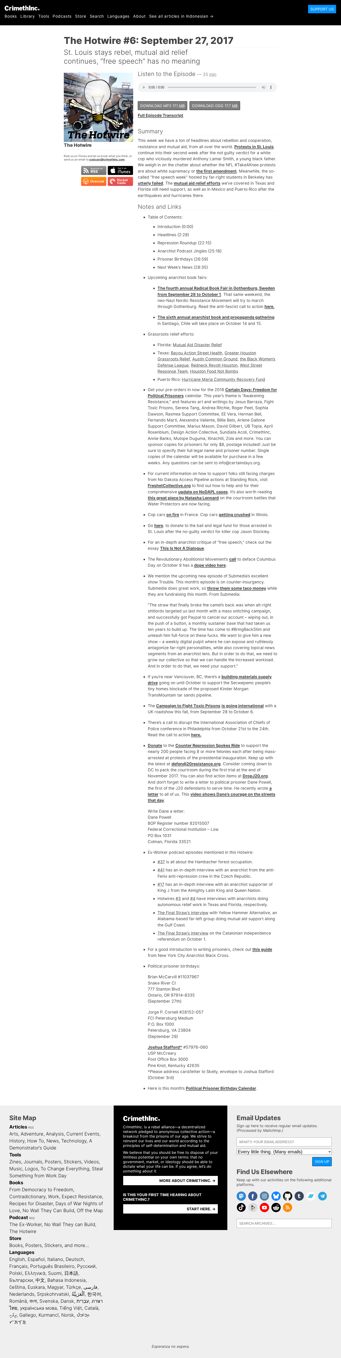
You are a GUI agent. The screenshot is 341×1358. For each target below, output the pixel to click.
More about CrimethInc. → (187, 1180)
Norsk (67, 1315)
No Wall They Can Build (48, 1210)
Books (11, 16)
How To (35, 1141)
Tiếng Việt (70, 1308)
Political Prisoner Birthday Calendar (221, 1088)
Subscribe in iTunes (120, 170)
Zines (15, 1162)
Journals (33, 1162)
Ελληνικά (35, 1273)
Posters (53, 1162)
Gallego (27, 1315)
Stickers (72, 1162)
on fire (172, 514)
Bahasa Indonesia (66, 1280)
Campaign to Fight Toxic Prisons (188, 705)
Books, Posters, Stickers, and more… (49, 1245)
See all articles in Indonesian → (181, 16)
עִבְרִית (83, 1301)
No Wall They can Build (69, 1224)
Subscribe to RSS (93, 170)
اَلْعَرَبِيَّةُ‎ (78, 1294)
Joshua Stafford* (165, 1047)
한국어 (94, 1294)
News (52, 1141)
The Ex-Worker (25, 1224)
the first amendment (216, 171)
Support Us (322, 9)
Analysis (55, 1134)
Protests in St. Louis (254, 146)
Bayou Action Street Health (196, 352)
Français (18, 1266)
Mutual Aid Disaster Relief (197, 344)
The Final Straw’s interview (183, 912)
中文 (40, 1280)
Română (18, 1301)
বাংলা (33, 1301)
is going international (243, 705)
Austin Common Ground (215, 359)
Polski (15, 1273)
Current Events (82, 1134)
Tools (43, 16)
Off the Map (90, 1210)
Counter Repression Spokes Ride (207, 745)
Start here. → (201, 1209)
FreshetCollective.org (169, 485)
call (232, 559)
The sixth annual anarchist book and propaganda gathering (216, 317)
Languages (118, 16)
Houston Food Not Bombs (214, 371)
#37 (161, 861)
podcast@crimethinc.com (107, 159)
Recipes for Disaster (31, 1203)
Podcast (18, 1217)
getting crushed (234, 514)
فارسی (90, 1287)
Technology (74, 1141)
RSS (31, 1127)
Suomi (55, 1273)
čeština (17, 1287)
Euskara (36, 1287)
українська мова (38, 1308)
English (17, 1259)
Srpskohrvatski (53, 1294)
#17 (161, 884)
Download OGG (215, 105)
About (139, 16)
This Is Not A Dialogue (182, 548)
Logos (31, 1168)
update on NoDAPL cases (203, 491)
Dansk (67, 1301)
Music (15, 1168)
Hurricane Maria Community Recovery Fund (223, 379)
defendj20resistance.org (196, 763)
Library (27, 16)
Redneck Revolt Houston (214, 365)
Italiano (55, 1259)
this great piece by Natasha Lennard (183, 497)
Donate (155, 745)
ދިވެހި (13, 1315)
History (17, 1141)
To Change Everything (65, 1168)
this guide (262, 949)
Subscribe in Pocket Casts (120, 181)
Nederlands (21, 1294)
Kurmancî (49, 1315)
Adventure (32, 1134)
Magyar (55, 1287)
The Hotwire (22, 1231)
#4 (192, 898)
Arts (13, 1134)
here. (269, 306)
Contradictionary (27, 1196)
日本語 (71, 1273)
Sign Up (322, 1162)
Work (53, 1196)
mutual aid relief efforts (197, 183)
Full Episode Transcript (160, 115)
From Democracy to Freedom (41, 1189)
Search (97, 16)
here (158, 525)
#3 (178, 898)
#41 (161, 869)
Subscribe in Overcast (93, 181)
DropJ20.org (255, 775)
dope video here (210, 565)
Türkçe (73, 1287)
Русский (86, 1266)
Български (21, 1280)
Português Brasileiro (52, 1266)
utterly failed (150, 183)
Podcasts (62, 16)
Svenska (48, 1301)
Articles (18, 1127)
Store (80, 16)
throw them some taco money (236, 588)
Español (36, 1259)
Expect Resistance (82, 1196)
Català (91, 1308)
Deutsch (75, 1259)
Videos (91, 1162)
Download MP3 (162, 105)
